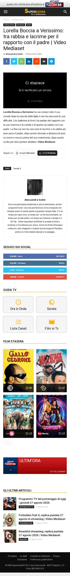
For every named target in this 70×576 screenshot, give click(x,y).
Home (6, 19)
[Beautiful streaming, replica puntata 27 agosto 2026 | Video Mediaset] (9, 536)
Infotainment (18, 19)
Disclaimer (22, 559)
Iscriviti (60, 277)
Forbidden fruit (26, 523)
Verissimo (20, 25)
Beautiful (23, 539)
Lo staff (23, 556)
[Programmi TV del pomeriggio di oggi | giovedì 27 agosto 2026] (9, 503)
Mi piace (60, 256)
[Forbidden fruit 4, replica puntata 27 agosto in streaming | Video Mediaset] (9, 519)
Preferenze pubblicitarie (41, 559)
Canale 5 (17, 168)
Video (29, 25)
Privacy (56, 556)
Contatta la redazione (40, 556)
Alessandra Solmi (14, 54)
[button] (65, 11)
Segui (61, 263)
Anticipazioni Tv (26, 507)
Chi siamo (12, 556)
